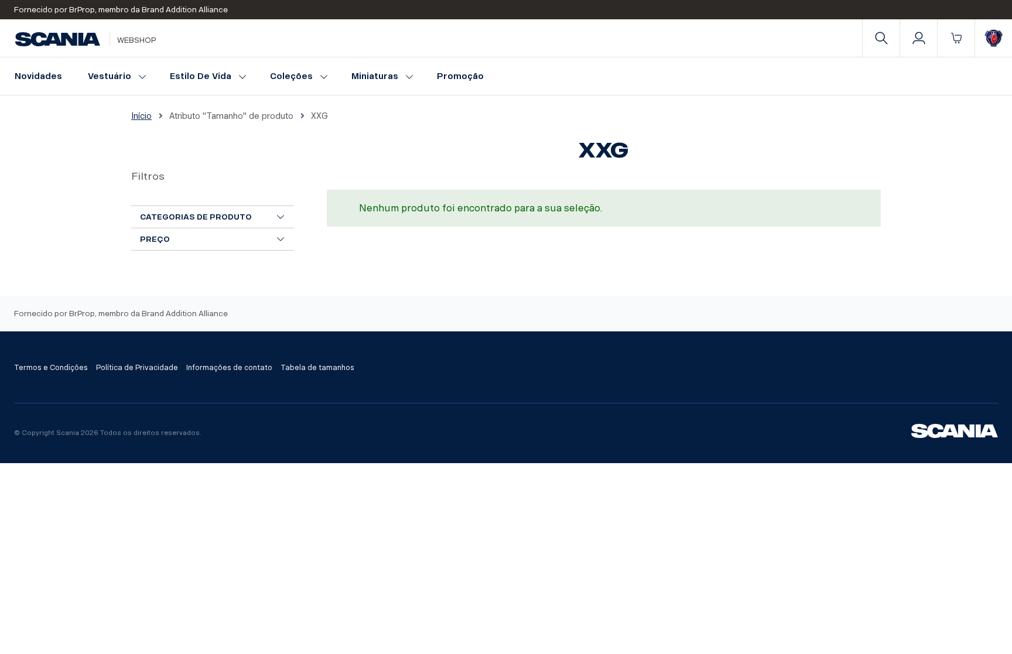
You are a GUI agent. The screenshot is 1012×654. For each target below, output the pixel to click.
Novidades (38, 76)
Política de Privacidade (137, 368)
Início (141, 116)
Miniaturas (374, 76)
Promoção (460, 76)
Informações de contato (229, 368)
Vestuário (109, 76)
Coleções (291, 76)
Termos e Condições (51, 368)
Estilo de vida (200, 76)
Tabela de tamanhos (317, 368)
